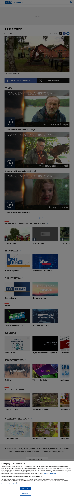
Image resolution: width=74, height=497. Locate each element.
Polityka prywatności (50, 473)
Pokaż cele (25, 493)
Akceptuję (25, 488)
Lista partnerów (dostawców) (9, 484)
